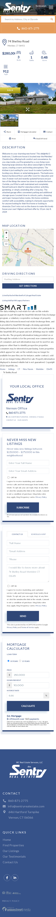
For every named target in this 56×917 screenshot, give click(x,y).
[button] (52, 19)
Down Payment (14, 680)
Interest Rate (13, 690)
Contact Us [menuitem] (10, 862)
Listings (11, 369)
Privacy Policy (41, 497)
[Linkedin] (15, 877)
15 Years (26, 661)
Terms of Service (27, 627)
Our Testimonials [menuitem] (14, 856)
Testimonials (41, 6)
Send (23, 616)
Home (2, 369)
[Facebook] (7, 877)
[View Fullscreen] (6, 244)
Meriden (39, 369)
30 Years (14, 661)
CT (19, 369)
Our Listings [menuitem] (11, 851)
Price (9, 670)
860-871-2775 (30, 28)
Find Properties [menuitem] (13, 845)
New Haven (28, 369)
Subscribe (23, 507)
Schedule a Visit (38, 534)
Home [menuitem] (7, 839)
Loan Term (12, 654)
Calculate (28, 705)
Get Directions (28, 286)
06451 (49, 369)
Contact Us (11, 420)
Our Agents (23, 420)
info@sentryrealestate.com (26, 806)
